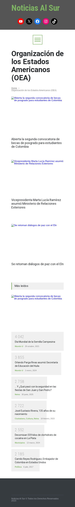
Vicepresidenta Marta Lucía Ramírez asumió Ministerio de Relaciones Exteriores (36, 203)
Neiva (17, 394)
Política (18, 467)
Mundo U (19, 346)
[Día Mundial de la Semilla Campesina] (37, 313)
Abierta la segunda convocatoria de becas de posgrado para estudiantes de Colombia (36, 142)
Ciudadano (20, 419)
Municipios (20, 443)
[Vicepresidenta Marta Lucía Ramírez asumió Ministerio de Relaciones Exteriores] (37, 177)
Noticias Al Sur (35, 8)
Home (14, 88)
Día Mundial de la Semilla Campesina (35, 341)
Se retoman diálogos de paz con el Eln (37, 264)
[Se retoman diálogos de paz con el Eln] (37, 241)
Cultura (29, 419)
